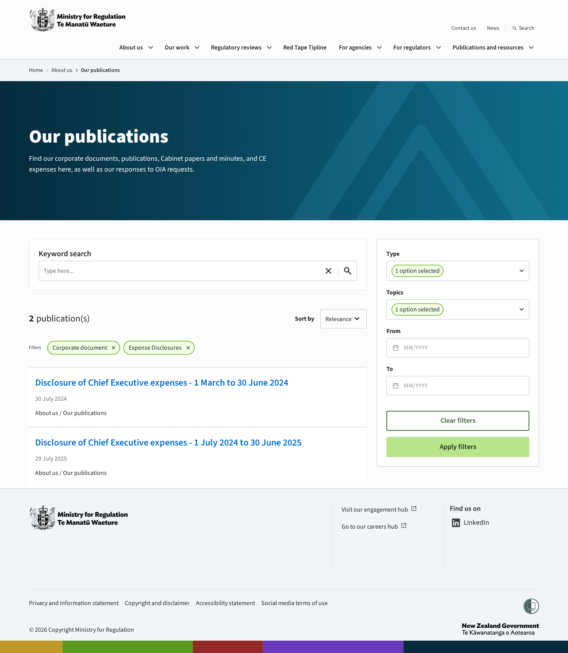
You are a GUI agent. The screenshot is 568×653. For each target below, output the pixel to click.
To (389, 369)
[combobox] (458, 271)
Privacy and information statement (74, 603)
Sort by (304, 319)
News (493, 28)
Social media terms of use (294, 603)
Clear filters (458, 420)
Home (36, 70)
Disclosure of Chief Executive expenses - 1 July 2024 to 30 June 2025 (168, 442)
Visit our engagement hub (379, 509)
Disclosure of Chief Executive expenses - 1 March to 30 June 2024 (161, 382)
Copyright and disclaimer (157, 603)
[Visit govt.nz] (500, 629)
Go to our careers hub (374, 526)
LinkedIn (476, 522)
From (393, 331)
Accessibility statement (225, 603)
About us (61, 70)
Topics (394, 292)
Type (393, 254)
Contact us (463, 28)
